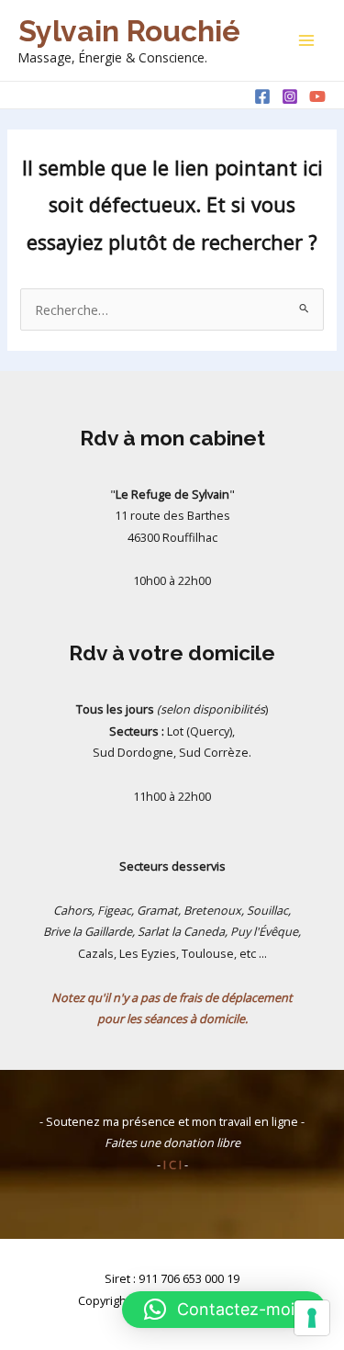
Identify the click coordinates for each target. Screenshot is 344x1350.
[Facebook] (262, 96)
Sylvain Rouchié (129, 31)
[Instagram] (290, 96)
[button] (224, 1309)
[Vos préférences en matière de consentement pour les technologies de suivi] (311, 1317)
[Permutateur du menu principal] (306, 40)
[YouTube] (317, 96)
